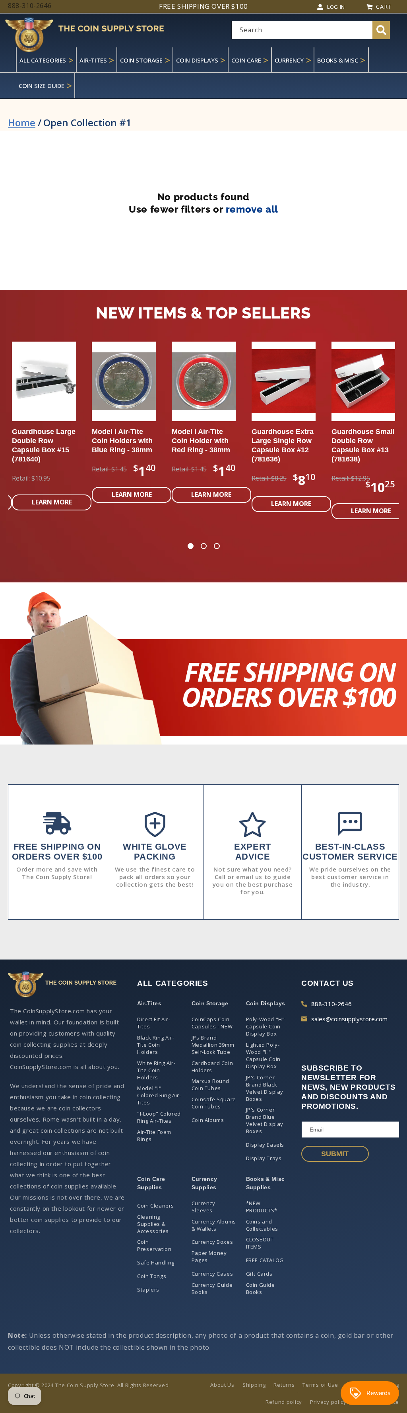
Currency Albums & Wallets (214, 1225)
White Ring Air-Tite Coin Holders (156, 1070)
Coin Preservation (154, 1245)
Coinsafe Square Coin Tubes (214, 1103)
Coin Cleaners (155, 1205)
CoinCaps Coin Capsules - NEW (212, 1023)
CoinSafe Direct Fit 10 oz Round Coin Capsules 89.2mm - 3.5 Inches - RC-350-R (282, 450)
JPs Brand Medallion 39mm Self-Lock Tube (213, 1044)
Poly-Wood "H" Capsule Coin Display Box (265, 1026)
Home (21, 122)
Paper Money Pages (209, 1256)
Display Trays (264, 1158)
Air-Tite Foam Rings (154, 1135)
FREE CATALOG (265, 1260)
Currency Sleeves (203, 1207)
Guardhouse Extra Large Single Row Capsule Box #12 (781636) (123, 445)
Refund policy (284, 1401)
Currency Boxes (212, 1241)
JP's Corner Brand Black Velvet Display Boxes (264, 1088)
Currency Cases (212, 1273)
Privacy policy (328, 1401)
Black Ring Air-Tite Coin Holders (155, 1044)
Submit (335, 1154)
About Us (222, 1384)
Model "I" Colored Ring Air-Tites (159, 1095)
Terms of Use (320, 1384)
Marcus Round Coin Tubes (210, 1084)
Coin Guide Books (260, 1288)
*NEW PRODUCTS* (261, 1207)
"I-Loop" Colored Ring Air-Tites (159, 1117)
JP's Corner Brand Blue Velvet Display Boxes (264, 1120)
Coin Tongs (151, 1276)
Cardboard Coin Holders (212, 1066)
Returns (284, 1384)
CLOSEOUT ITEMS (260, 1243)
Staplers (148, 1289)
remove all (252, 209)
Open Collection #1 (87, 122)
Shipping (254, 1384)
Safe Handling (155, 1262)
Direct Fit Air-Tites (153, 1023)
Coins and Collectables (262, 1225)
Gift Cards (259, 1273)
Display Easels (265, 1144)
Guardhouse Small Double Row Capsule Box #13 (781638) (203, 445)
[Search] (381, 30)
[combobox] (311, 30)
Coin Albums (208, 1120)
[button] (190, 547)
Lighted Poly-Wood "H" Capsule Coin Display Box (263, 1055)
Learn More (52, 494)
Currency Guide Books (212, 1288)
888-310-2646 (331, 1004)
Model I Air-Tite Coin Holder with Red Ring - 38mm (41, 441)
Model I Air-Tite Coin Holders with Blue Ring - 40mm (361, 441)
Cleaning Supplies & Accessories (153, 1224)
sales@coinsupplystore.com (349, 1019)
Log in (336, 6)
